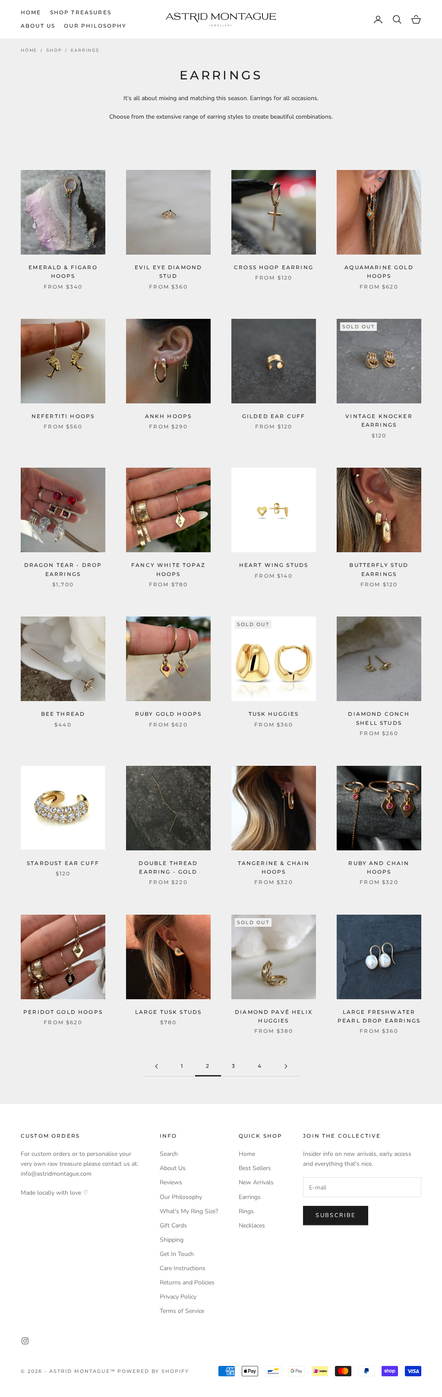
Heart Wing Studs (274, 565)
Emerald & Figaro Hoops (63, 271)
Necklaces (252, 1225)
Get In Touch (177, 1254)
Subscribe (336, 1215)
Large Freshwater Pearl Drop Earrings (379, 1016)
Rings (246, 1211)
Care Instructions (182, 1268)
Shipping (171, 1240)
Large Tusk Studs (168, 1012)
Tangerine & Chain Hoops (274, 867)
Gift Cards (173, 1225)
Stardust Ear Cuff (63, 863)
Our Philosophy (95, 25)
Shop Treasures (80, 12)
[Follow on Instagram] (25, 1341)
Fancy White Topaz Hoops (168, 569)
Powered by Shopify (153, 1371)
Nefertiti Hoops (63, 416)
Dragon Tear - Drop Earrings (63, 569)
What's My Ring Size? (189, 1211)
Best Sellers (255, 1168)
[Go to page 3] (286, 1066)
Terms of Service (182, 1311)
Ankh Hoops (168, 416)
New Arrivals (256, 1182)
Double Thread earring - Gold (168, 867)
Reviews (171, 1182)
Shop (54, 50)
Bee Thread (63, 714)
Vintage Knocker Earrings (378, 420)
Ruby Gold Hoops (168, 714)
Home (31, 12)
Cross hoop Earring (273, 267)
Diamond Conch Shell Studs (379, 718)
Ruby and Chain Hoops (378, 867)
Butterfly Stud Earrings (378, 569)
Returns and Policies (187, 1282)
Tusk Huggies (274, 714)
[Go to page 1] (156, 1066)
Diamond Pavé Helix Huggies (274, 1016)
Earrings (85, 50)
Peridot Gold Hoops (63, 1012)
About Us (38, 25)
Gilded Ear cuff (273, 416)
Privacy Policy (178, 1297)
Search (169, 1154)
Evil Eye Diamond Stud (168, 271)
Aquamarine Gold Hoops (378, 271)
